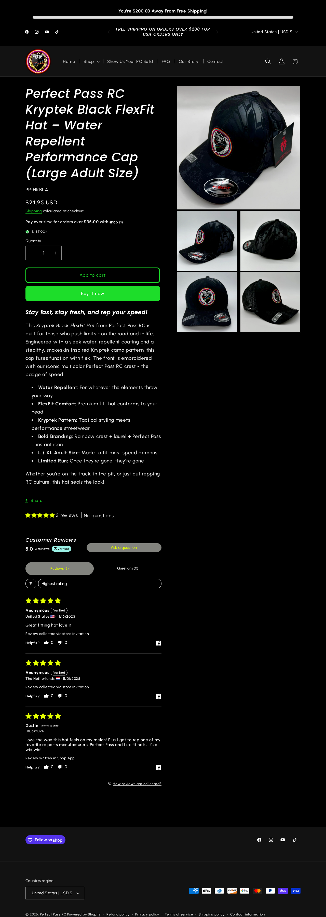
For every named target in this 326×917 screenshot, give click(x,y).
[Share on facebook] (158, 643)
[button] (91, 61)
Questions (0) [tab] (127, 568)
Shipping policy (212, 914)
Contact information (247, 914)
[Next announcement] (217, 32)
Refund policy (118, 914)
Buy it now (93, 293)
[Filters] (30, 583)
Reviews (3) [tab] (59, 568)
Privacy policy (147, 914)
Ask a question (124, 547)
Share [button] (37, 500)
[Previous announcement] (109, 32)
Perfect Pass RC (53, 914)
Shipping (33, 211)
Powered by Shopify (84, 914)
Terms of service (179, 914)
